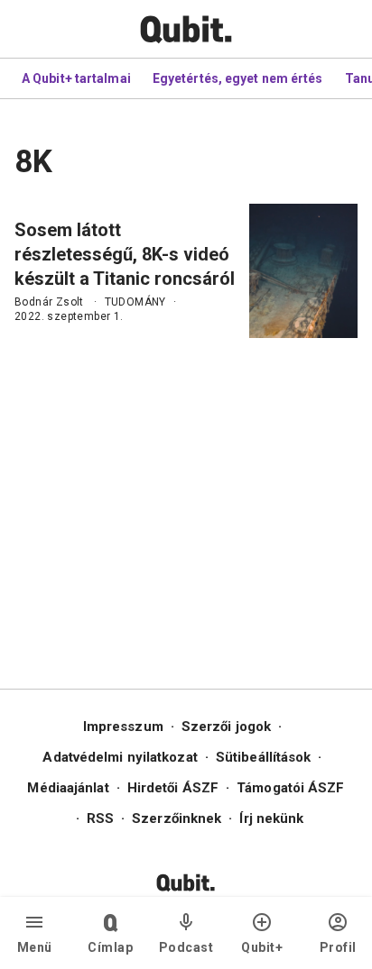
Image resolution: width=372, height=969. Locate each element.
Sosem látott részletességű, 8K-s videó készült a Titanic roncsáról (124, 254)
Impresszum (123, 726)
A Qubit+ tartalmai (76, 78)
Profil (338, 947)
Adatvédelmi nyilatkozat (119, 757)
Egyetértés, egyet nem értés (238, 78)
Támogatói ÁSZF (290, 788)
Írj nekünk (271, 818)
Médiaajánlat (67, 788)
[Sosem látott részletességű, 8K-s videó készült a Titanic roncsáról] (303, 271)
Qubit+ (262, 947)
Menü (34, 947)
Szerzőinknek (176, 818)
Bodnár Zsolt (49, 302)
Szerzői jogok (226, 726)
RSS (100, 818)
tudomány (135, 302)
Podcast (186, 947)
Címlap (110, 947)
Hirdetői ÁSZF (173, 788)
